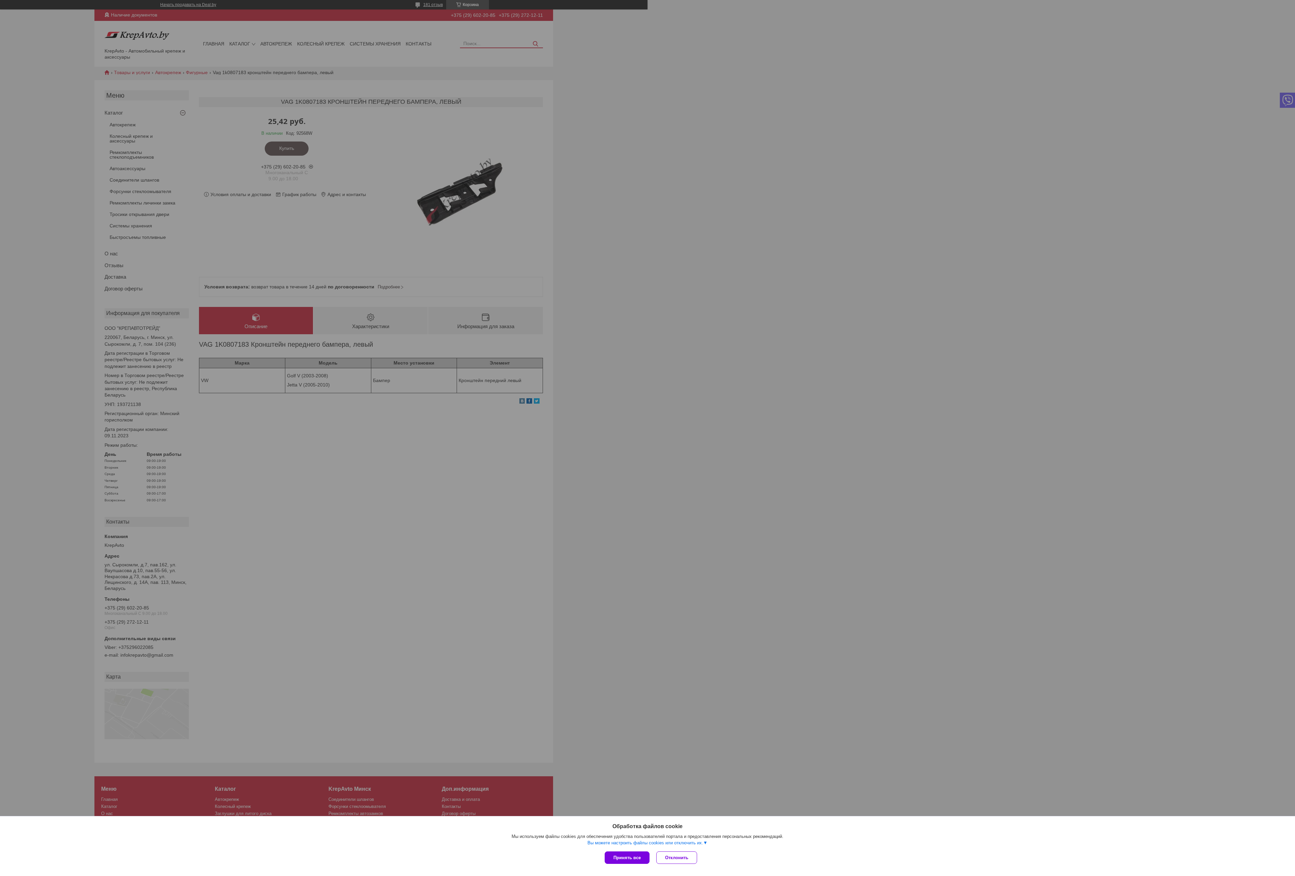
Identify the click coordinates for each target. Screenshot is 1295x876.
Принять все (627, 857)
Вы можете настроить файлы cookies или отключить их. (645, 842)
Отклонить (676, 857)
